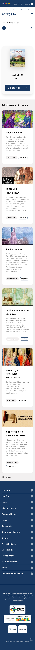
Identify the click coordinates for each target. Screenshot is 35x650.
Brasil (4, 567)
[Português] (7, 3)
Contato (6, 538)
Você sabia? (7, 550)
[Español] (9, 3)
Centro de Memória (11, 532)
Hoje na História (9, 562)
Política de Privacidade (12, 573)
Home (4, 23)
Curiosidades (8, 556)
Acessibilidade (9, 544)
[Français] (5, 3)
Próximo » (8, 477)
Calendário (7, 526)
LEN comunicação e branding (22, 641)
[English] (3, 3)
